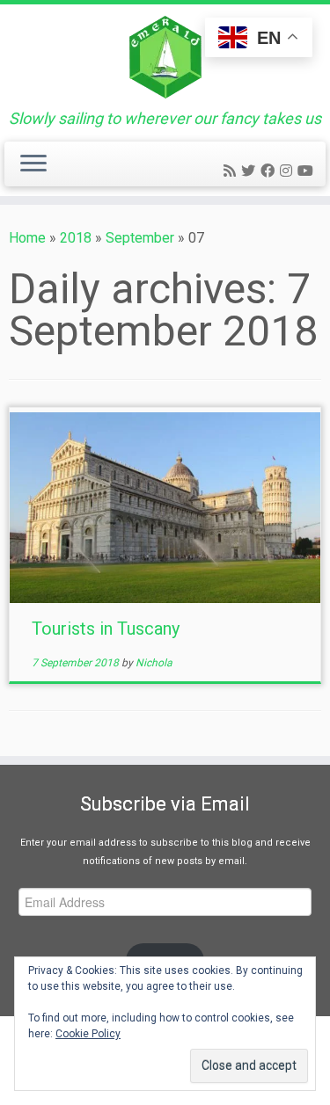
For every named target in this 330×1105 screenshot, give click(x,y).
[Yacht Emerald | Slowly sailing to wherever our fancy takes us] (165, 57)
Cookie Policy (88, 1034)
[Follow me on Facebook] (270, 171)
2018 (76, 237)
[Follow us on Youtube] (308, 171)
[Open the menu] (33, 164)
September (140, 237)
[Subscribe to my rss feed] (232, 171)
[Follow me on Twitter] (250, 171)
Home (27, 237)
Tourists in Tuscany (106, 628)
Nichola (154, 663)
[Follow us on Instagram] (288, 171)
